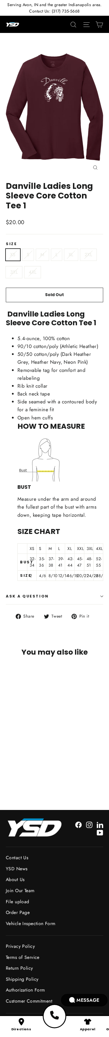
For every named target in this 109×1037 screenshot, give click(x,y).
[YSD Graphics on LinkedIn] (100, 824)
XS (13, 254)
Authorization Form (25, 990)
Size (11, 244)
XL (71, 254)
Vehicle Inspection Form (31, 923)
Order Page (18, 912)
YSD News (16, 868)
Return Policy (19, 968)
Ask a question (27, 596)
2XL (88, 254)
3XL (14, 272)
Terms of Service (23, 957)
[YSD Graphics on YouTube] (100, 832)
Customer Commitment (29, 1001)
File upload (17, 901)
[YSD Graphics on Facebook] (78, 824)
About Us (15, 879)
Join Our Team (20, 890)
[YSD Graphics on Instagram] (89, 824)
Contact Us (17, 857)
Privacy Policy (20, 946)
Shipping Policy (22, 979)
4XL (32, 272)
